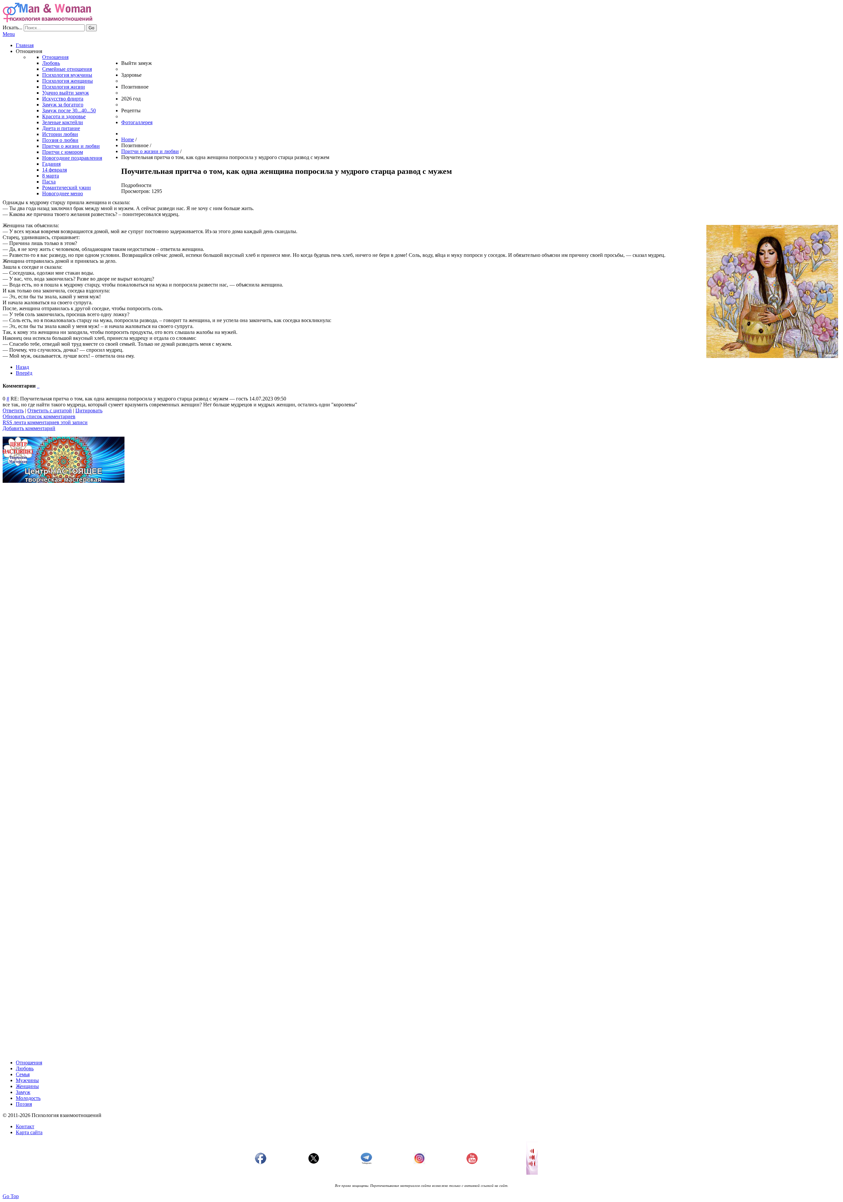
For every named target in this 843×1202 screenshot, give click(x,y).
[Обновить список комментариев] (39, 386)
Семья (23, 1074)
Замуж (23, 1092)
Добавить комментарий (29, 428)
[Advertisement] (200, 534)
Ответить (13, 410)
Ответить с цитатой (49, 410)
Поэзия (24, 1104)
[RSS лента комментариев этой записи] (37, 386)
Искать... (12, 27)
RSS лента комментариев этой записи (45, 422)
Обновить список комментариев (39, 416)
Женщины (27, 1086)
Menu (9, 34)
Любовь (25, 1068)
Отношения (29, 1062)
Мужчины (27, 1080)
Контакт (25, 1126)
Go (91, 27)
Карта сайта (29, 1132)
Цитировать (88, 410)
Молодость (28, 1098)
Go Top (11, 1196)
